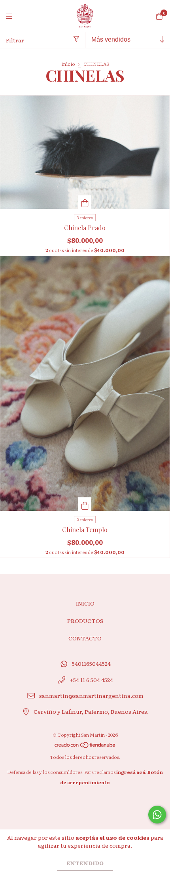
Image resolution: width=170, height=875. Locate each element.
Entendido (85, 863)
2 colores (85, 519)
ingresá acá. (131, 772)
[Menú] (14, 16)
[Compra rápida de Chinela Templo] (85, 504)
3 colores (85, 217)
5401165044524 (91, 663)
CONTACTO (85, 638)
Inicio (68, 63)
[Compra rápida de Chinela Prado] (85, 202)
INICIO (85, 603)
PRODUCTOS (85, 621)
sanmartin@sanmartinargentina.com (91, 695)
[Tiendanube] (85, 746)
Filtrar (15, 40)
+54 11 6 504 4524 (91, 680)
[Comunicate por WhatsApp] (157, 814)
